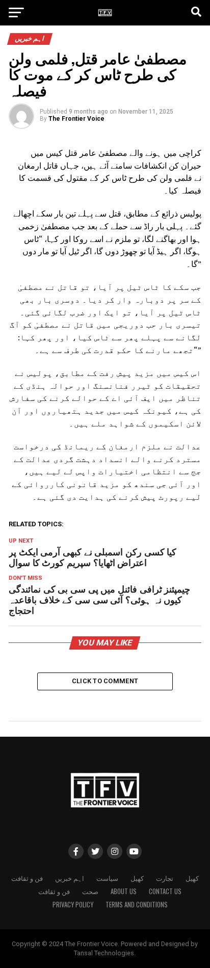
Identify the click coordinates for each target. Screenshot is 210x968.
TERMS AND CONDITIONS (137, 904)
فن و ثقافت (27, 878)
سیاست (107, 878)
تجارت (164, 878)
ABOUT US (124, 891)
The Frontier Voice (76, 118)
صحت (90, 891)
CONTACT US (165, 891)
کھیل (137, 878)
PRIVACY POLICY (72, 904)
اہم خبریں (69, 878)
